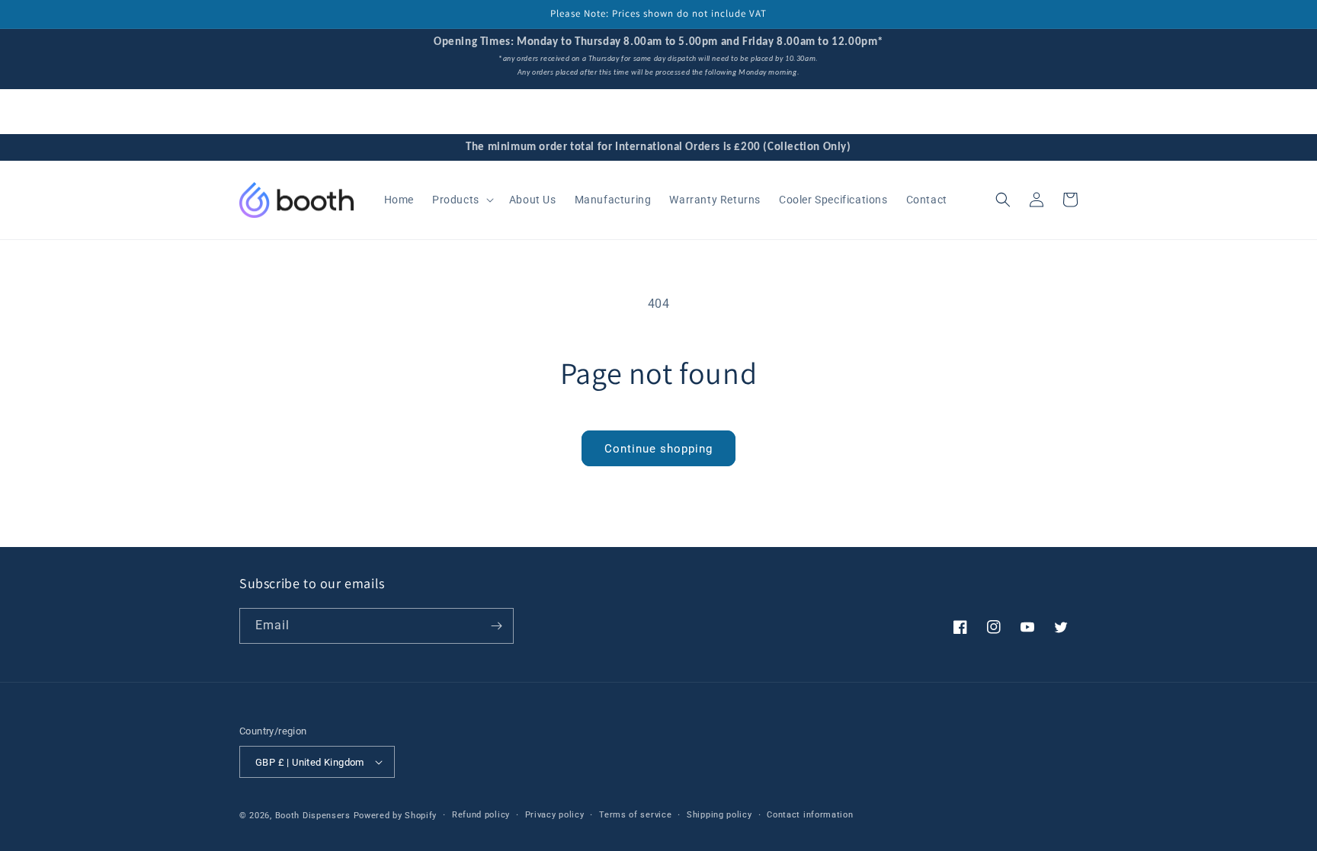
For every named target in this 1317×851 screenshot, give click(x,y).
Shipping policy (719, 815)
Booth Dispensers (313, 816)
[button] (461, 200)
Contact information (810, 815)
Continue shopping (658, 449)
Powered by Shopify (395, 816)
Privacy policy (555, 815)
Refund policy (481, 815)
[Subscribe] (496, 626)
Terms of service (635, 815)
